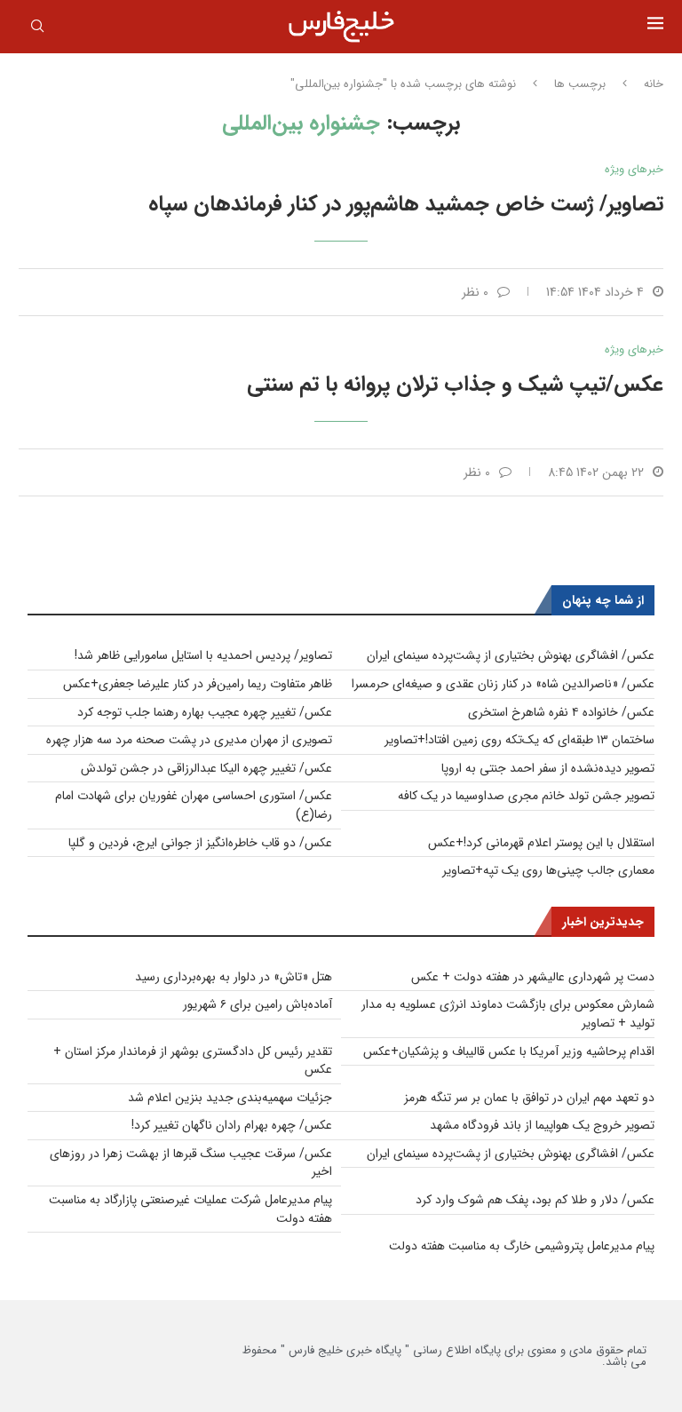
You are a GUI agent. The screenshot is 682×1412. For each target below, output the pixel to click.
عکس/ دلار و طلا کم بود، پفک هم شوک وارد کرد (535, 1200)
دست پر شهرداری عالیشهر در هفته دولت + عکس (532, 977)
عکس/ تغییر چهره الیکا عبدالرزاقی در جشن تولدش (206, 768)
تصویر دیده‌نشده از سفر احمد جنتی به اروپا (547, 768)
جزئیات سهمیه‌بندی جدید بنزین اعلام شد (230, 1097)
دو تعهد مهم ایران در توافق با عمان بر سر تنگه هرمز (529, 1097)
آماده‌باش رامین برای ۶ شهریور (257, 1004)
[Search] (37, 29)
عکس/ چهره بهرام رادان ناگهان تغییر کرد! (231, 1125)
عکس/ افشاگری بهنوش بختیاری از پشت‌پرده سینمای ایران (510, 655)
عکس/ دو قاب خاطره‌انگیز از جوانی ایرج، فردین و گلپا (200, 843)
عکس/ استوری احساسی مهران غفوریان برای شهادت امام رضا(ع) (193, 805)
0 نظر (475, 292)
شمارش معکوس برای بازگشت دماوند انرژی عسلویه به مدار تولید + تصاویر (507, 1014)
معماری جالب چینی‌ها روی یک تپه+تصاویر (548, 870)
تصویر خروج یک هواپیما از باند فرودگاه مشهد (542, 1125)
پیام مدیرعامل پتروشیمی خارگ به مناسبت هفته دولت (521, 1246)
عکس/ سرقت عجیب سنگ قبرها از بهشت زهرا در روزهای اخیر (191, 1163)
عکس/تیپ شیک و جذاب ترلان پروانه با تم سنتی (455, 384)
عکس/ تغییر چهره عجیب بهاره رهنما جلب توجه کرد (204, 712)
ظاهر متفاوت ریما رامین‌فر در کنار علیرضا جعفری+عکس (197, 684)
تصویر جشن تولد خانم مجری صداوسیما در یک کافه (526, 795)
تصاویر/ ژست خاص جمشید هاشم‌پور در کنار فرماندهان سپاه (405, 204)
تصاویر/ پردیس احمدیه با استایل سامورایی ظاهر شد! (203, 655)
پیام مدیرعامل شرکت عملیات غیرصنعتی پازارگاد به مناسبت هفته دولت (190, 1209)
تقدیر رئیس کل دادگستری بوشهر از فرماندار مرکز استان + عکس (192, 1061)
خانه (653, 84)
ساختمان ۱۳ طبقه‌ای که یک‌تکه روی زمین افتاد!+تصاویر (519, 740)
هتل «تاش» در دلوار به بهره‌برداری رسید (233, 977)
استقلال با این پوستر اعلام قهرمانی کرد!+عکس (541, 843)
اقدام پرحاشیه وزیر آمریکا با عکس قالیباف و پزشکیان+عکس (508, 1051)
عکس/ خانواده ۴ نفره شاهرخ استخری (561, 712)
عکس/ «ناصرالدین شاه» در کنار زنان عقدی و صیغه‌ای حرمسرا (503, 684)
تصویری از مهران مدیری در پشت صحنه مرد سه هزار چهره (189, 740)
